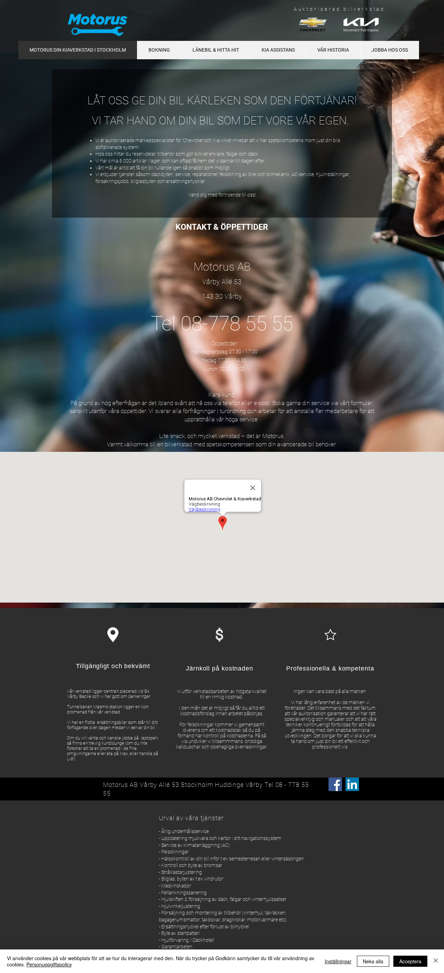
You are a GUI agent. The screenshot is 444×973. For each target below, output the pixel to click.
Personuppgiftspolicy (49, 964)
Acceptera (410, 961)
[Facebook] (335, 784)
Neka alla (373, 961)
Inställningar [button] (338, 961)
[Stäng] (436, 961)
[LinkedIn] (352, 784)
